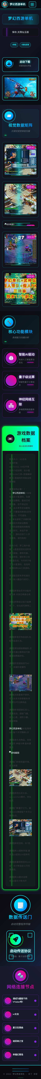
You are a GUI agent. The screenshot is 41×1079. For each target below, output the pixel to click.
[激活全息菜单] (32, 4)
